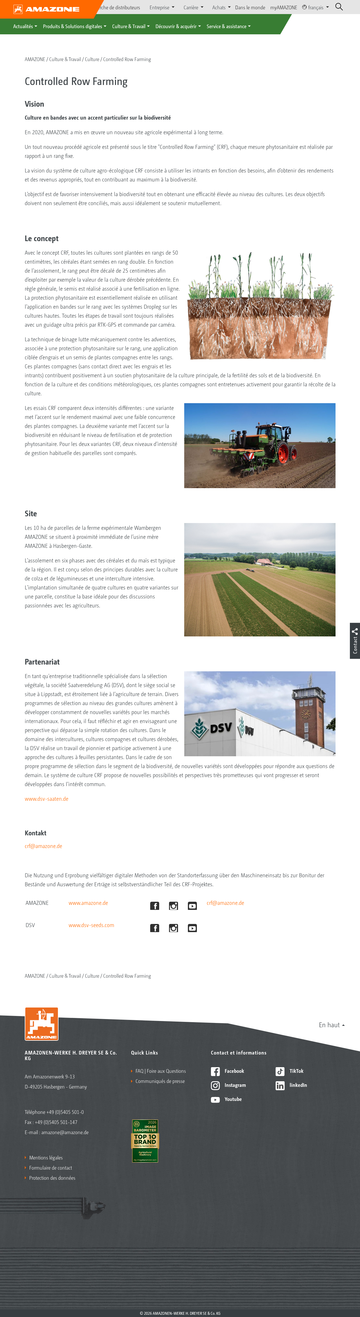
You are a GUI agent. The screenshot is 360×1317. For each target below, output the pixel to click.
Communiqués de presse (160, 1080)
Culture (92, 58)
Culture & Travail (128, 25)
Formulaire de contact (50, 1167)
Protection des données (52, 1177)
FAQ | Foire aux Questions (161, 1070)
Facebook (234, 1070)
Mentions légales (46, 1157)
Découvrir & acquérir (176, 25)
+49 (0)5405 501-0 (65, 1111)
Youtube (233, 1098)
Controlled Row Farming (127, 58)
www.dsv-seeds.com (91, 925)
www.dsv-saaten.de (46, 798)
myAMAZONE (283, 7)
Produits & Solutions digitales (72, 25)
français (315, 7)
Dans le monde (250, 7)
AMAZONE (35, 58)
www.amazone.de (88, 902)
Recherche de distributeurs (114, 7)
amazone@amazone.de (65, 1131)
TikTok (296, 1070)
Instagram (235, 1084)
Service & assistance (226, 25)
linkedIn (298, 1084)
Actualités (23, 25)
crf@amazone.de (43, 846)
